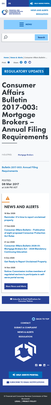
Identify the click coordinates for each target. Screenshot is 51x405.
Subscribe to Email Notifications (27, 382)
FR (9, 3)
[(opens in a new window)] (21, 62)
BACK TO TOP (42, 318)
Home (6, 57)
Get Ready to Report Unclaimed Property (25, 261)
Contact (25, 322)
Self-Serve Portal (42, 3)
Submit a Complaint (25, 327)
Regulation (42, 14)
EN (3, 3)
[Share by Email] (29, 62)
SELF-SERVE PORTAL (27, 374)
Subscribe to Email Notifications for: (27, 300)
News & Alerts (16, 57)
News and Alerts (39, 10)
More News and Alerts (16, 286)
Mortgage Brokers (25, 154)
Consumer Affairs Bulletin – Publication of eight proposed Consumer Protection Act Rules (24, 232)
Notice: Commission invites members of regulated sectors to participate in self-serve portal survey (24, 274)
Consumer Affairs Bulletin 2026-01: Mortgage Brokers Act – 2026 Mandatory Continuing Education (25, 248)
